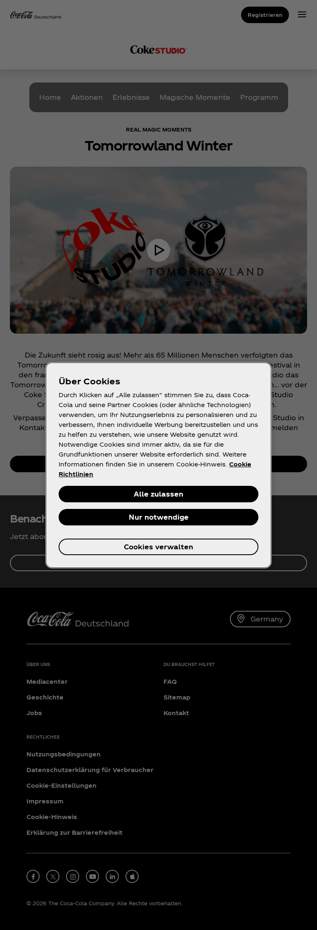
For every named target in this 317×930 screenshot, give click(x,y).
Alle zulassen (158, 494)
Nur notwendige (159, 517)
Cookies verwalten (158, 547)
